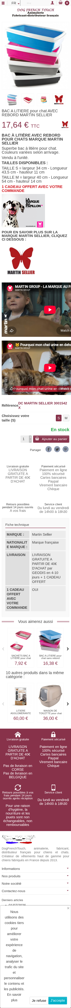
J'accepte (57, 1000)
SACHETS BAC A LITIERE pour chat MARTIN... (21, 658)
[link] (48, 449)
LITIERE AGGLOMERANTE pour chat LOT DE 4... (21, 714)
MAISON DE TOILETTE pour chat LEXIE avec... (50, 713)
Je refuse (39, 1000)
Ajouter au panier (54, 439)
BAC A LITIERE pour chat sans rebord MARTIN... (50, 658)
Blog (29, 3)
